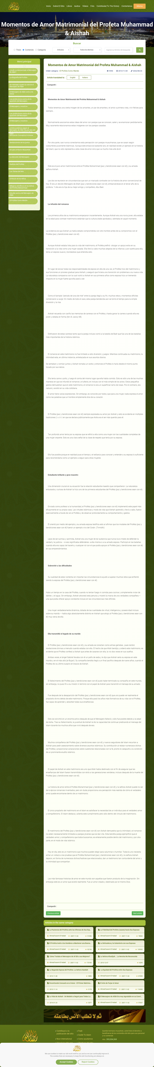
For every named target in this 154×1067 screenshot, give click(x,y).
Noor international (64, 1039)
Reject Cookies (88, 1062)
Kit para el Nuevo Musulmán (20, 150)
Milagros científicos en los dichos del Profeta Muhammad (22, 187)
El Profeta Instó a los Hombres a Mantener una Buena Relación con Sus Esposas (79, 943)
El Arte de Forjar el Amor (109, 983)
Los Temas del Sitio (17, 171)
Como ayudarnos (85, 1039)
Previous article (53, 913)
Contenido (29, 50)
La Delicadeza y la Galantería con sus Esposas (117, 943)
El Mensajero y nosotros (18, 106)
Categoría (42, 50)
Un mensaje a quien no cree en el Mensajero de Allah (22, 85)
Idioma (140, 6)
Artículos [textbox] (60, 50)
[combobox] (61, 50)
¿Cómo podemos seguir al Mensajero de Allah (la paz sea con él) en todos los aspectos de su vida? (22, 131)
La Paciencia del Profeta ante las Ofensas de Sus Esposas (71, 930)
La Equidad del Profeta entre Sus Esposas (116, 970)
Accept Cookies (66, 1062)
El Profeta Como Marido (18, 200)
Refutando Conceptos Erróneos (21, 135)
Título (18, 50)
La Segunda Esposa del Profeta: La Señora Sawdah (68, 970)
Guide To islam (84, 1035)
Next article (137, 913)
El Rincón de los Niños (18, 179)
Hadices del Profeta (17, 164)
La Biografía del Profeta (18, 77)
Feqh (80, 1031)
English (72, 77)
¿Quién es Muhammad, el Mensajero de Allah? (23, 71)
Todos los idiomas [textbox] (86, 50)
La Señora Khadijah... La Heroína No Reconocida (118, 956)
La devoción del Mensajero (19, 157)
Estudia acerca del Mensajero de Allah (22, 194)
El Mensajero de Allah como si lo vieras (21, 93)
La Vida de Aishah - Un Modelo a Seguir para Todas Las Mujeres (73, 996)
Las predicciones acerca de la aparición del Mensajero (20, 100)
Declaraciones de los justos (20, 142)
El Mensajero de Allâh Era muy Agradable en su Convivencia (123, 996)
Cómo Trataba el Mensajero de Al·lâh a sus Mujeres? (69, 956)
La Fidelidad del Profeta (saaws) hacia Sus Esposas (119, 930)
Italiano (85, 77)
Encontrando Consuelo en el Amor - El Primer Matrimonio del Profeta (75, 983)
